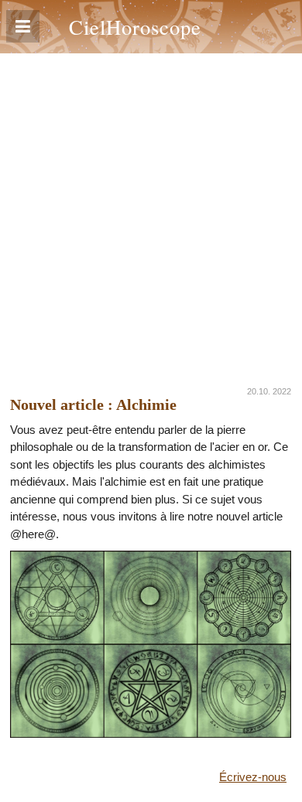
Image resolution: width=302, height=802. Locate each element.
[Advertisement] (151, 212)
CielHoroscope (135, 26)
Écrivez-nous (253, 776)
